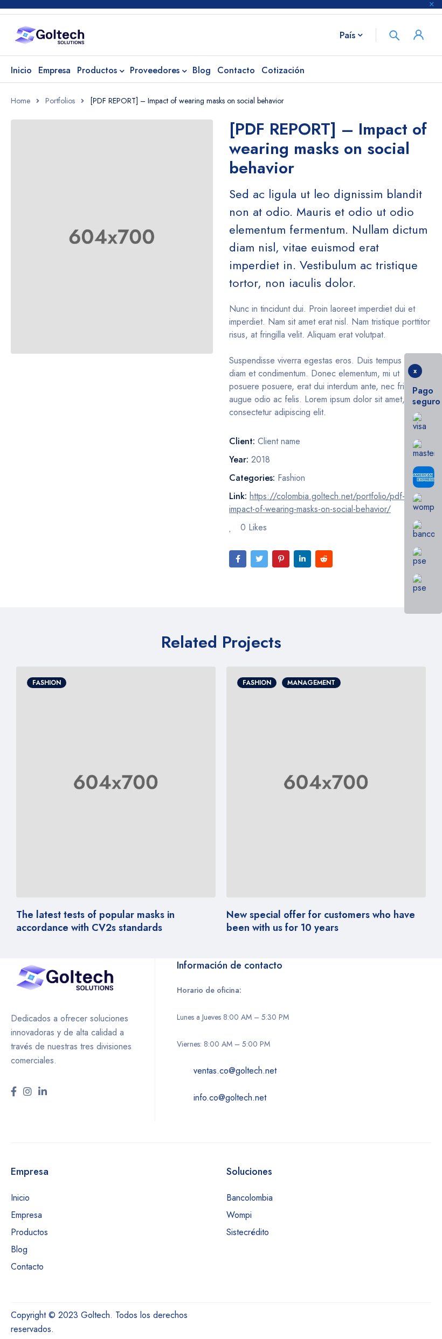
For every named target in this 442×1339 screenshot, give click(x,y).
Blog (19, 1249)
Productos (29, 1232)
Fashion (291, 478)
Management (311, 683)
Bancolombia (249, 1197)
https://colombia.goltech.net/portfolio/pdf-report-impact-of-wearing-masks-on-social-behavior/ (329, 502)
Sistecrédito (247, 1232)
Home (20, 100)
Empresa (26, 1215)
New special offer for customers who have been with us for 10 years (320, 921)
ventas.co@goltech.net (235, 1070)
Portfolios (60, 100)
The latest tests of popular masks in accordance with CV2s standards (95, 921)
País (347, 35)
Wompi (239, 1215)
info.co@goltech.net (230, 1097)
